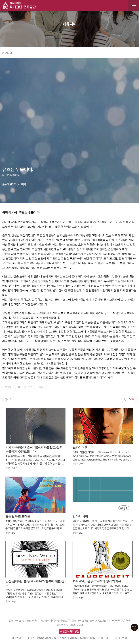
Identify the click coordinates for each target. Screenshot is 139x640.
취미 (20, 387)
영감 (41, 387)
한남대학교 (19, 5)
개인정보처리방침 (69, 631)
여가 (30, 387)
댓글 (130, 399)
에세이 (8, 387)
